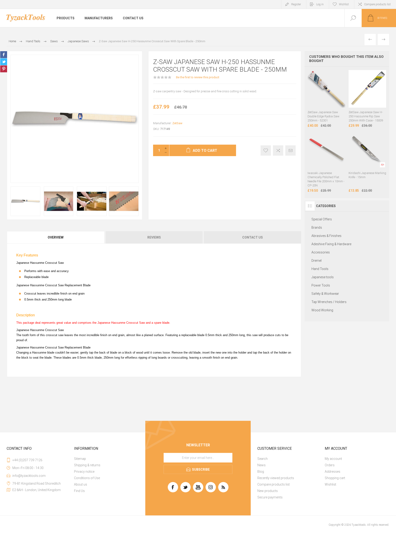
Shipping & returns (87, 465)
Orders (330, 465)
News (261, 465)
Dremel (316, 260)
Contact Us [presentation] (252, 237)
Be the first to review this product (197, 77)
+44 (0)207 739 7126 (27, 460)
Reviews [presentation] (154, 237)
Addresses (332, 471)
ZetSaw (177, 123)
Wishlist (330, 484)
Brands (316, 227)
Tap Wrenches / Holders (328, 302)
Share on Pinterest (3, 68)
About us (80, 484)
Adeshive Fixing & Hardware (331, 244)
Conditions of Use (87, 478)
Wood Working (322, 310)
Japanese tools (322, 277)
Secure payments (270, 497)
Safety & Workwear (325, 293)
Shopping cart (335, 478)
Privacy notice (84, 471)
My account (333, 459)
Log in (320, 4)
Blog (260, 471)
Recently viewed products (275, 478)
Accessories (320, 252)
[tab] (56, 237)
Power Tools (320, 285)
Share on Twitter (3, 61)
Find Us (79, 491)
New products (267, 491)
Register (296, 4)
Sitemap (80, 459)
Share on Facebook (3, 54)
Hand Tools (319, 269)
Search (262, 459)
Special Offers (321, 219)
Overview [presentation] (55, 237)
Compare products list (377, 4)
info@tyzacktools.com (29, 476)
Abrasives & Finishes (326, 236)
